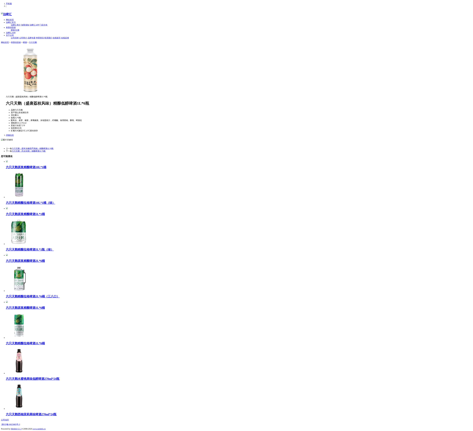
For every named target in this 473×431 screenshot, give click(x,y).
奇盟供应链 (11, 27)
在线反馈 (65, 38)
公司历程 (15, 38)
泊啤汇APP (34, 25)
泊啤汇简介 (16, 25)
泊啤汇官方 (11, 22)
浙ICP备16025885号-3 (10, 424)
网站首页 (10, 20)
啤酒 (13, 30)
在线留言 (57, 38)
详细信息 (10, 135)
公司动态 (5, 420)
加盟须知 (25, 25)
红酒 (17, 30)
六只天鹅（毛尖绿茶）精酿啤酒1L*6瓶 (29, 151)
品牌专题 (31, 38)
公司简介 (23, 38)
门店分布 (43, 25)
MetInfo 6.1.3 (16, 429)
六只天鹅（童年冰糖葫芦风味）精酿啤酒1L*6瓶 (32, 148)
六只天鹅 (33, 42)
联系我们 (48, 38)
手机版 (9, 4)
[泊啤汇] (6, 14)
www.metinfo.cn (39, 429)
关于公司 (10, 35)
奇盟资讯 (40, 38)
